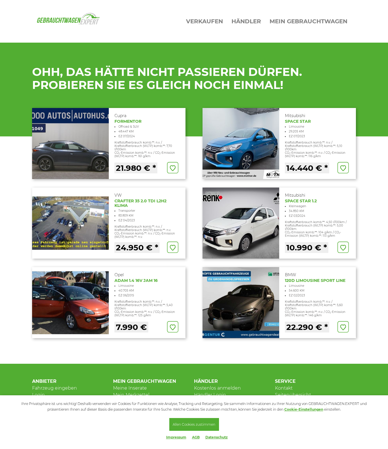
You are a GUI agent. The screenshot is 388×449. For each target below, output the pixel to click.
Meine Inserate (130, 388)
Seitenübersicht (293, 395)
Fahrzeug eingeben (54, 388)
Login (38, 395)
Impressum (176, 437)
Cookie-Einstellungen (303, 409)
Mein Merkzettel (131, 395)
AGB (196, 437)
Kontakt (284, 388)
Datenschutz (216, 437)
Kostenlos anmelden (217, 388)
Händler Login (210, 395)
